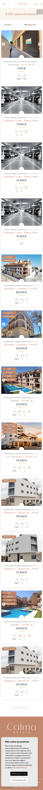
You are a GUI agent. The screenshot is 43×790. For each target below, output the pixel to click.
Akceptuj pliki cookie (19, 774)
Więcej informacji (19, 767)
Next (39, 44)
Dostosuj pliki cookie (19, 780)
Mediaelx (27, 787)
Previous (3, 44)
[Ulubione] (21, 57)
